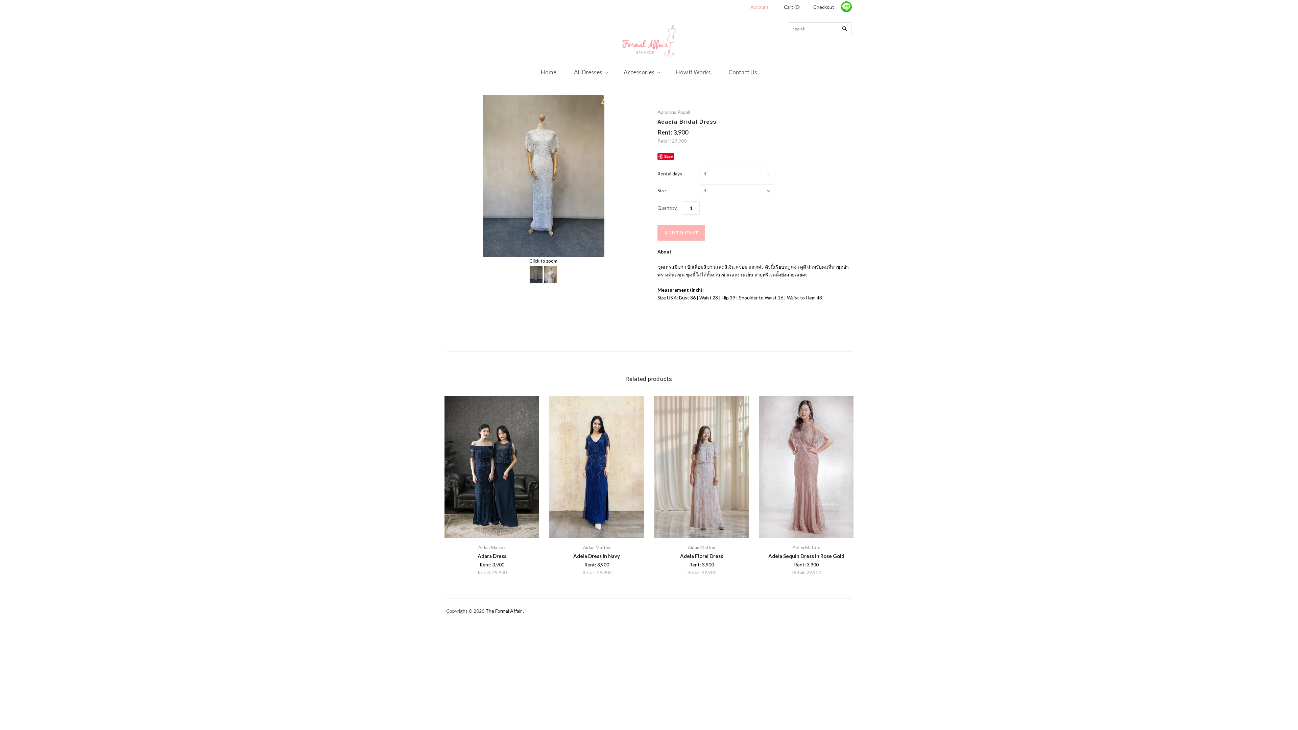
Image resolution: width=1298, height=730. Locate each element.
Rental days (669, 173)
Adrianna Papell (673, 112)
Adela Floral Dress (701, 556)
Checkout (823, 7)
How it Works (693, 72)
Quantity (667, 208)
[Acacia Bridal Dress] (536, 274)
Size (661, 190)
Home (548, 72)
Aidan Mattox (492, 547)
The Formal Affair (504, 611)
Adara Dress (492, 556)
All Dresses (588, 72)
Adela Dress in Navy (596, 556)
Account (759, 7)
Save (668, 156)
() (792, 7)
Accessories (639, 72)
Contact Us (742, 72)
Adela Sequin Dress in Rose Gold (806, 556)
